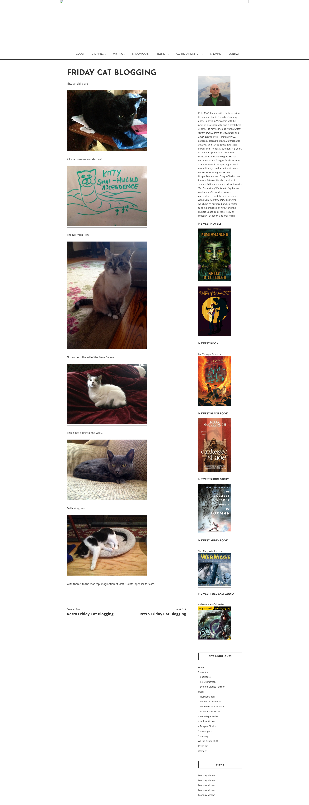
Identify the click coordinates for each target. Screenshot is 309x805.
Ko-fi (214, 160)
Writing (118, 53)
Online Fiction (207, 721)
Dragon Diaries (208, 726)
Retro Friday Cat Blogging (90, 612)
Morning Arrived (217, 172)
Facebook (213, 215)
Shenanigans (140, 53)
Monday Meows (206, 775)
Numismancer (207, 696)
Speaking (215, 53)
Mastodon (229, 215)
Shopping (98, 53)
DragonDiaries (206, 176)
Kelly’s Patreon (208, 681)
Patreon (202, 160)
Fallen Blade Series (210, 711)
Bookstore (205, 676)
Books (201, 691)
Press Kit (161, 53)
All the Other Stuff (188, 53)
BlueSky (202, 215)
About (80, 53)
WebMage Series (209, 716)
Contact (234, 53)
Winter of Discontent (211, 701)
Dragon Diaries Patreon (212, 686)
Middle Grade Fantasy (212, 706)
